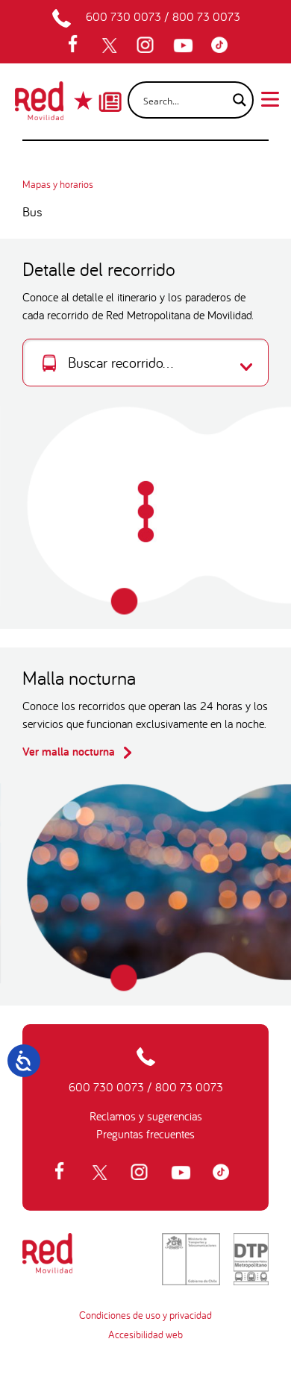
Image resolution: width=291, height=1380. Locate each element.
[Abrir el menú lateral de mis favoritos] (84, 100)
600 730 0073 (123, 16)
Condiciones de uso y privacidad (145, 1315)
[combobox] (145, 362)
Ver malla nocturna (70, 751)
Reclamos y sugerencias (146, 1115)
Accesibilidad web (145, 1334)
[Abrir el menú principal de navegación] (270, 98)
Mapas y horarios (57, 184)
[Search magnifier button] (235, 100)
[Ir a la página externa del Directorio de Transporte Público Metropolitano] (251, 1259)
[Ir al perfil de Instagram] (147, 45)
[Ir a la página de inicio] (39, 105)
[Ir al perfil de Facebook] (77, 45)
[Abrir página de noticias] (110, 89)
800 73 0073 (206, 16)
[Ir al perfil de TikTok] (223, 45)
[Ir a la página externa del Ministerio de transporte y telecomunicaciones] (191, 1259)
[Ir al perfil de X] (111, 45)
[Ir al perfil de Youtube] (185, 45)
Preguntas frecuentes (145, 1133)
